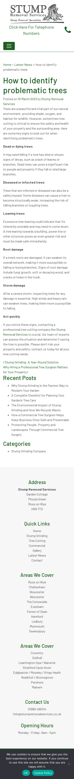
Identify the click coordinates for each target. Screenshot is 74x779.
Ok (26, 773)
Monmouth (37, 626)
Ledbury (37, 621)
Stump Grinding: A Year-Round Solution (31, 362)
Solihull (37, 658)
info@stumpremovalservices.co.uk (37, 714)
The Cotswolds (37, 602)
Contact (37, 560)
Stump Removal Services (37, 489)
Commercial (37, 545)
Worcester (37, 597)
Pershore (37, 682)
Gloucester (37, 592)
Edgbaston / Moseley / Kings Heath (37, 672)
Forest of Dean (37, 611)
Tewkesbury (37, 631)
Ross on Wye (37, 582)
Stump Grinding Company (28, 451)
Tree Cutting (37, 540)
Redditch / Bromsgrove (37, 677)
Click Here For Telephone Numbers (31, 30)
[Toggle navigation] (9, 46)
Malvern (37, 687)
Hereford (37, 616)
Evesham (37, 607)
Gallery (37, 550)
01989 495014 (37, 709)
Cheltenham (37, 587)
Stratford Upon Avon (37, 667)
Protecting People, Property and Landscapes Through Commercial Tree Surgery (37, 429)
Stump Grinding (37, 536)
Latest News (23, 64)
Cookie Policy (43, 773)
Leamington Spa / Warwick (37, 663)
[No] (69, 764)
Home (7, 64)
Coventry (37, 653)
